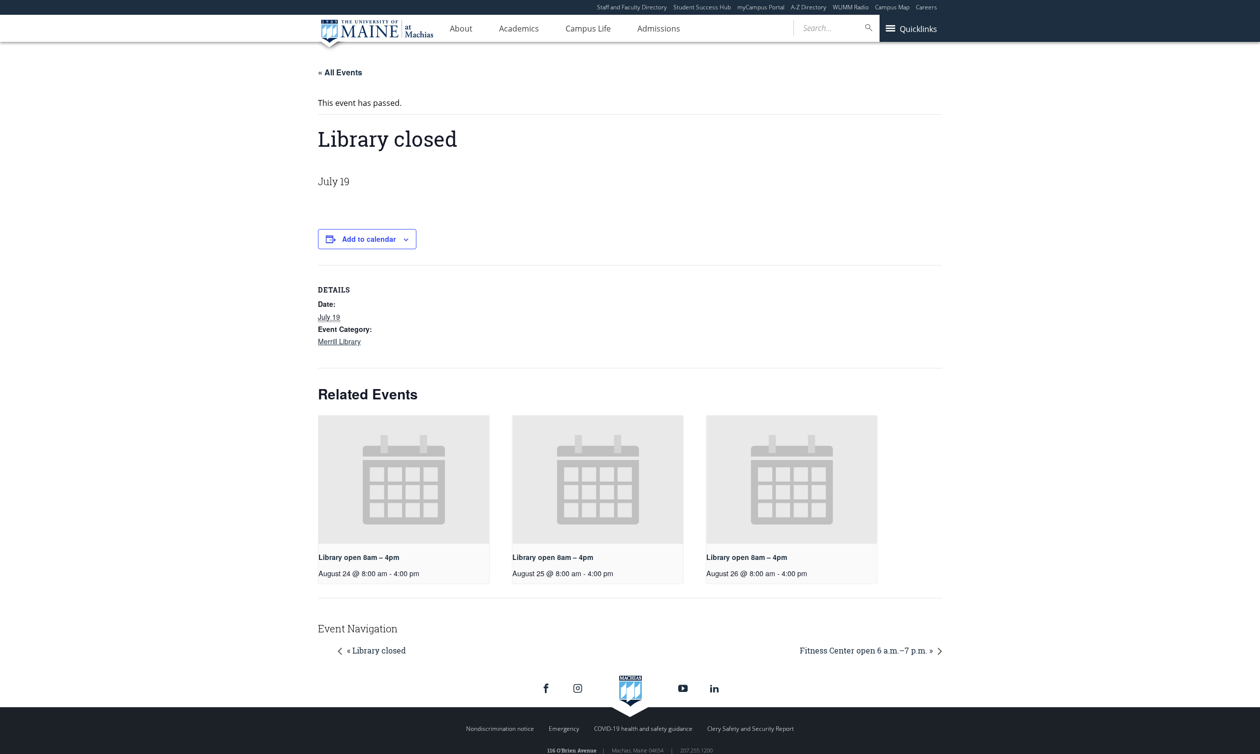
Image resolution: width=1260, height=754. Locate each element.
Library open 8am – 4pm (358, 557)
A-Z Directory (808, 7)
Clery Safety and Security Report (750, 728)
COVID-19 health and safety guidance (643, 728)
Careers (926, 7)
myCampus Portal (761, 7)
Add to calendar (369, 239)
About (461, 28)
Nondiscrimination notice (500, 728)
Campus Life (588, 28)
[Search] (869, 28)
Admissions (658, 28)
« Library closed (376, 650)
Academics (519, 28)
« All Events (340, 72)
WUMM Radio (851, 7)
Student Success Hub (702, 7)
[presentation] (403, 480)
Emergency (564, 728)
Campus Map (892, 7)
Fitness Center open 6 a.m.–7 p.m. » (866, 650)
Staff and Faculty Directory (632, 7)
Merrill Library (339, 341)
